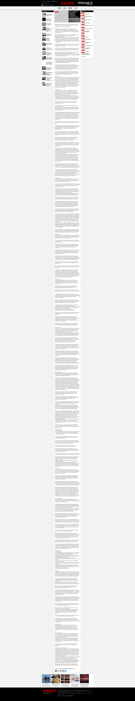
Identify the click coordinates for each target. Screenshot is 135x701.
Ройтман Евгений (49, 18)
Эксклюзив (70, 8)
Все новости (83, 56)
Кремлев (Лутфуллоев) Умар (49, 28)
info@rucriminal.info (54, 1)
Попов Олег (48, 47)
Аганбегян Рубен (49, 83)
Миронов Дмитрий (49, 77)
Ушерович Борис (49, 62)
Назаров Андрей (49, 57)
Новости (75, 8)
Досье (64, 8)
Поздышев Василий (49, 72)
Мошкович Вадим (49, 14)
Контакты (48, 1)
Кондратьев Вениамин (48, 39)
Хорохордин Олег (49, 34)
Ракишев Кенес (48, 52)
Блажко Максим (48, 67)
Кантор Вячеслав (49, 43)
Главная (59, 8)
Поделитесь (70, 668)
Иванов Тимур (48, 23)
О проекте (43, 1)
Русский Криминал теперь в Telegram (48, 5)
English (48, 3)
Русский (44, 3)
